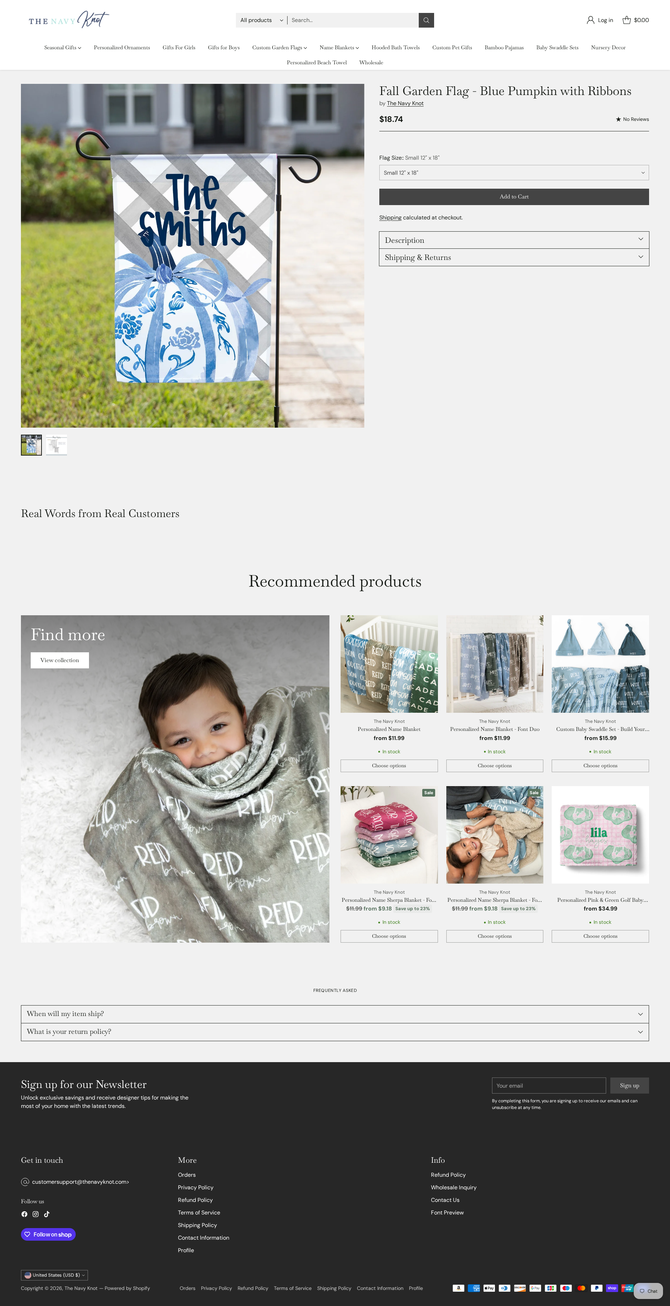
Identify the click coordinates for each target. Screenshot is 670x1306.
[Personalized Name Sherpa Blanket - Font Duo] (389, 835)
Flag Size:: (409, 157)
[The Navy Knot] (67, 20)
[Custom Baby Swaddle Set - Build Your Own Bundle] (600, 664)
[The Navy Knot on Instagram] (35, 1215)
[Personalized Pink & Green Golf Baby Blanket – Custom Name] (600, 835)
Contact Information (203, 1237)
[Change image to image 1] (31, 445)
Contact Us (445, 1200)
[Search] (426, 20)
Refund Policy (195, 1200)
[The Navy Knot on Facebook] (24, 1215)
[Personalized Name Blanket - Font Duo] (495, 664)
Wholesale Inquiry (454, 1187)
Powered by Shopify (127, 1288)
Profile (186, 1250)
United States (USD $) (56, 1275)
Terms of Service (199, 1212)
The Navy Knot (405, 103)
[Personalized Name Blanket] (389, 664)
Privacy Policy (196, 1187)
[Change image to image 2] (56, 445)
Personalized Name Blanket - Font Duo (494, 729)
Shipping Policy (197, 1225)
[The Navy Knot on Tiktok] (47, 1215)
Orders (187, 1174)
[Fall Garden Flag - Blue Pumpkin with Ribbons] (192, 256)
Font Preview (447, 1212)
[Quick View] (429, 624)
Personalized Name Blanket (389, 729)
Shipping (390, 217)
